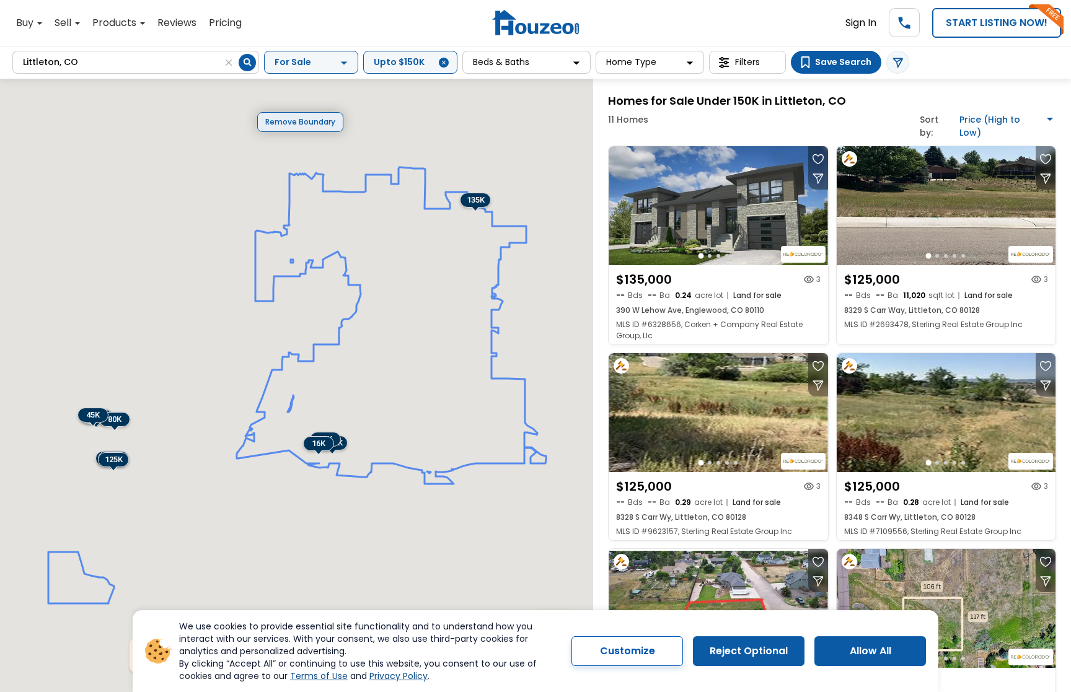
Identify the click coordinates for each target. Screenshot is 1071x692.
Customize (627, 651)
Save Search (843, 62)
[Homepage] (535, 22)
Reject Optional (749, 651)
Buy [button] (26, 22)
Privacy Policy (398, 676)
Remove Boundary (300, 121)
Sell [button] (64, 22)
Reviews (176, 22)
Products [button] (115, 22)
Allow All (870, 651)
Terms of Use (319, 676)
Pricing (225, 22)
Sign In (860, 22)
